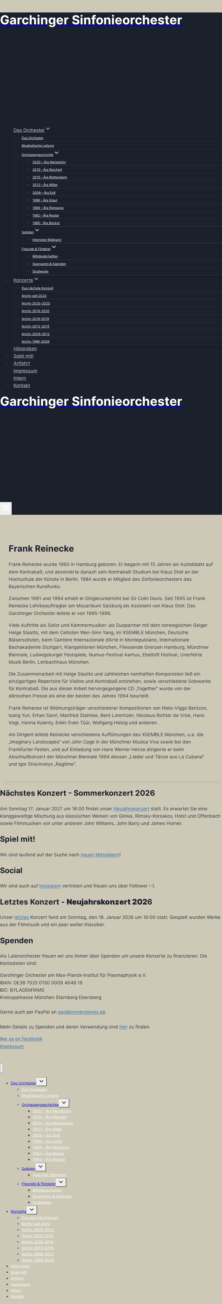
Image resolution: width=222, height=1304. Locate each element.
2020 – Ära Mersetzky (49, 162)
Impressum (25, 370)
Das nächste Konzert (37, 288)
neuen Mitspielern (100, 854)
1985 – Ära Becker (46, 223)
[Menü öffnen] (6, 508)
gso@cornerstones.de (82, 1012)
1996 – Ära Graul (44, 200)
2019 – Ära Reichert (47, 170)
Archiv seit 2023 (34, 296)
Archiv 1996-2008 (35, 341)
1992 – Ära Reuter (45, 215)
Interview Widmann (46, 240)
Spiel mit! (24, 356)
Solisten (28, 1168)
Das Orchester (32, 138)
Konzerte (19, 1211)
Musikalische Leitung (38, 145)
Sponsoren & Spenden (49, 264)
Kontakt (22, 385)
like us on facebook (21, 1038)
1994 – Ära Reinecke (48, 208)
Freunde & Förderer (39, 1183)
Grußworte (40, 271)
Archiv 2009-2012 (36, 334)
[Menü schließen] (1, 1068)
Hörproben (25, 348)
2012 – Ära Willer (45, 185)
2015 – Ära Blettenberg (49, 177)
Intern (20, 378)
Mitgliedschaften (45, 256)
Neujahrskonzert (131, 808)
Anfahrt (22, 363)
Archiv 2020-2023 (36, 303)
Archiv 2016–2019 (35, 319)
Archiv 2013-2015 (35, 326)
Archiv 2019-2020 (36, 311)
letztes (21, 917)
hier (123, 1027)
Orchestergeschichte (40, 1104)
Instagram (50, 886)
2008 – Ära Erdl (44, 193)
